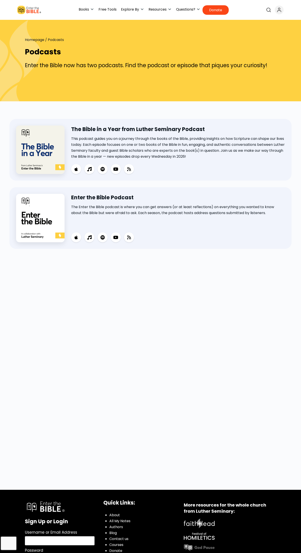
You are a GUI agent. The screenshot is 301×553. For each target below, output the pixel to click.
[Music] (89, 169)
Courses (116, 544)
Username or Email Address (51, 532)
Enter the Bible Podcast (102, 197)
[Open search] (268, 10)
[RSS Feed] (129, 169)
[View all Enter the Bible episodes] (40, 217)
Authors (116, 526)
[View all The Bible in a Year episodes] (40, 149)
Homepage (34, 39)
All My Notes (119, 520)
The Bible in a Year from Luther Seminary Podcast (138, 129)
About (114, 515)
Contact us (118, 538)
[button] (86, 9)
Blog (113, 532)
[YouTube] (116, 169)
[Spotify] (103, 169)
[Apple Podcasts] (76, 169)
